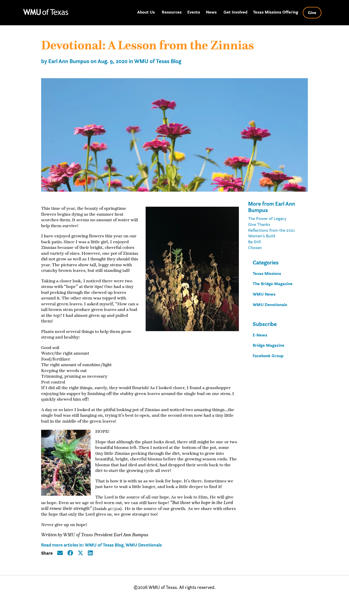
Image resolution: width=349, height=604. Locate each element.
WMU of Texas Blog (157, 61)
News (211, 12)
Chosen (255, 247)
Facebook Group (268, 355)
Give (312, 12)
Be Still (254, 241)
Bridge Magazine (268, 345)
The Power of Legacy (267, 218)
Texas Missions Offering (275, 12)
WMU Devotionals (143, 545)
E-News (260, 335)
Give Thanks (259, 224)
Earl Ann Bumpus (68, 61)
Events (193, 12)
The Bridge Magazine (273, 283)
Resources (172, 12)
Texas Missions (267, 273)
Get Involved (235, 12)
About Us (146, 12)
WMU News (264, 294)
